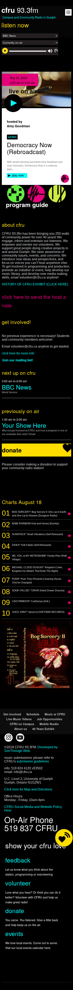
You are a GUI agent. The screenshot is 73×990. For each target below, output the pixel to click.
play (6, 96)
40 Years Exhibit (43, 729)
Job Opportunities (49, 719)
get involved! (16, 321)
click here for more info (18, 353)
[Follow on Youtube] (20, 737)
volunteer (18, 883)
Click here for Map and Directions (28, 789)
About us (20, 729)
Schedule (32, 714)
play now (18, 175)
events (14, 933)
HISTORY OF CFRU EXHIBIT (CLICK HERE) (35, 284)
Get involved (12, 714)
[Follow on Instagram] (8, 737)
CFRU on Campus (22, 724)
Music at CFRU (55, 714)
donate (14, 910)
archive (12, 137)
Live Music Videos (19, 719)
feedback (17, 860)
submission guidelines (33, 761)
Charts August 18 (22, 501)
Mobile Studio (49, 724)
